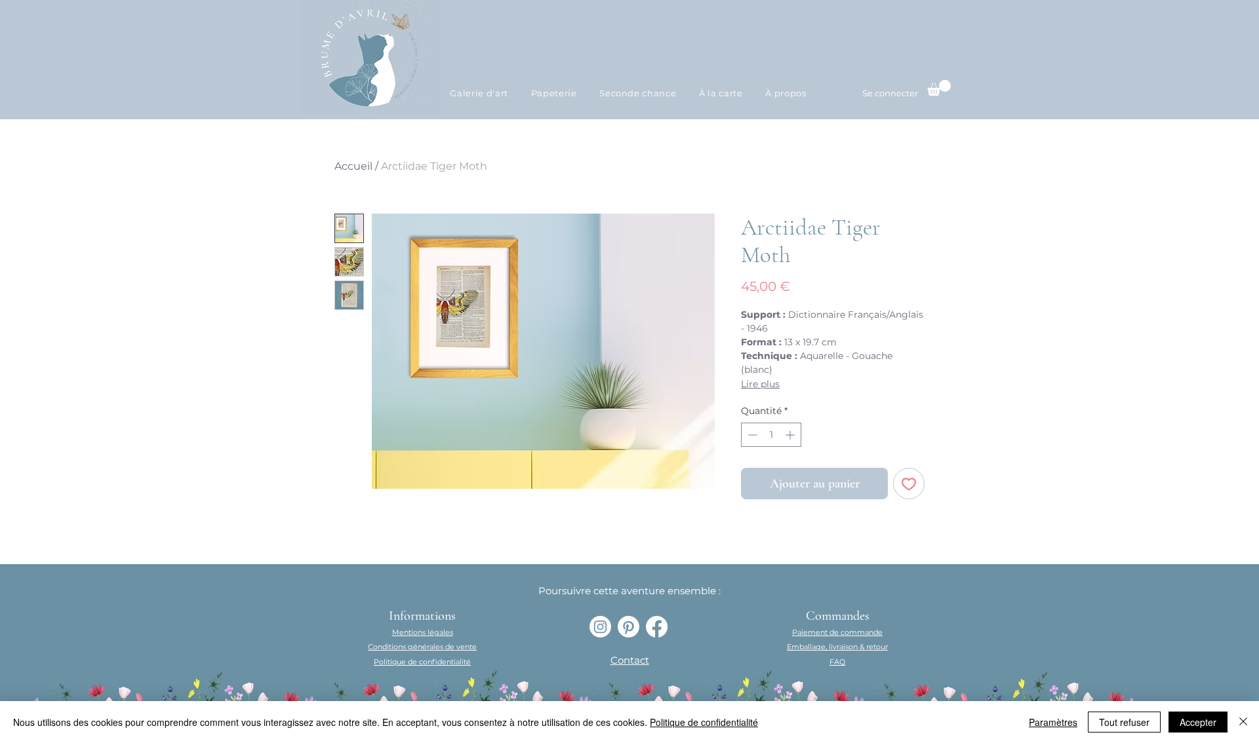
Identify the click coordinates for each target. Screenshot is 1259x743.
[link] (939, 88)
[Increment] (791, 434)
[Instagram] (600, 627)
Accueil (353, 166)
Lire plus (760, 384)
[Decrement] (751, 434)
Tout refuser (1124, 722)
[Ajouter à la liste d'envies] (909, 483)
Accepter (1198, 722)
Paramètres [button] (1053, 722)
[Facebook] (657, 627)
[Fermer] (1243, 722)
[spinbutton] (771, 434)
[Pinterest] (628, 627)
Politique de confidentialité (704, 722)
